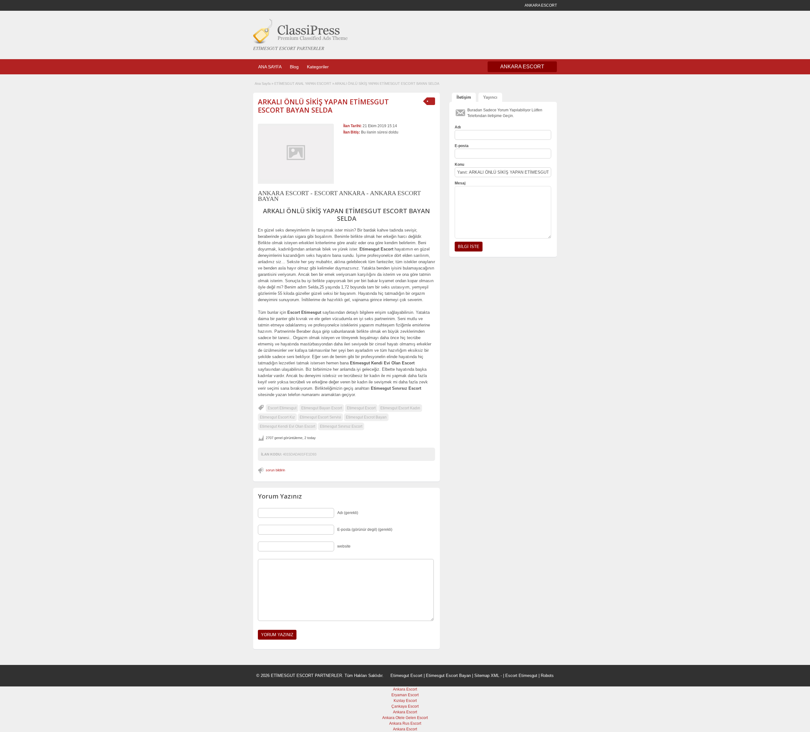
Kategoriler (318, 66)
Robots (547, 675)
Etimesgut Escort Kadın (400, 408)
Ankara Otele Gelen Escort (405, 718)
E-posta (462, 146)
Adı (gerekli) (347, 513)
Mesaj (460, 183)
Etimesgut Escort (361, 408)
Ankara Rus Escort (405, 723)
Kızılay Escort (405, 700)
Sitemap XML (486, 675)
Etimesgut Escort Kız (277, 417)
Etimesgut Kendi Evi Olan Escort (287, 426)
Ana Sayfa (263, 83)
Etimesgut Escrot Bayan (366, 417)
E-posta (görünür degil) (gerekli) (364, 529)
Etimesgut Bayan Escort (321, 408)
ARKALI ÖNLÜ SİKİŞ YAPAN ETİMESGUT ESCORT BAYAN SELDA (323, 106)
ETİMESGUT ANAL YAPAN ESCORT (302, 83)
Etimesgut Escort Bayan (448, 675)
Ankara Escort (405, 689)
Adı (458, 127)
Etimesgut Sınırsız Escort (341, 426)
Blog (294, 66)
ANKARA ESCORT (522, 66)
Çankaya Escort (405, 706)
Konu (459, 164)
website (344, 546)
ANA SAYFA (270, 66)
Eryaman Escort (405, 695)
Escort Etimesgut (282, 408)
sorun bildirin (275, 470)
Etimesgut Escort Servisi (320, 417)
